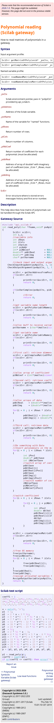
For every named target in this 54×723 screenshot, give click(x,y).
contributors (13, 719)
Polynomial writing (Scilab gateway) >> (47, 676)
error (43, 659)
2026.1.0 (6, 8)
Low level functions (26, 676)
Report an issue (11, 665)
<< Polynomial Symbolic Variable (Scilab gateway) (8, 676)
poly (10, 609)
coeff (17, 657)
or (7, 659)
